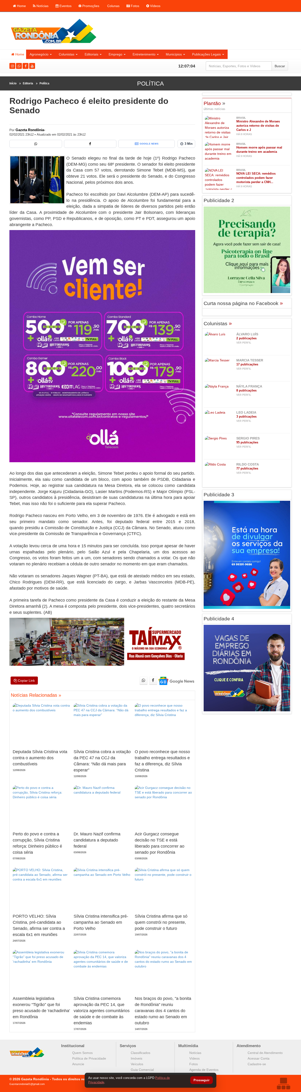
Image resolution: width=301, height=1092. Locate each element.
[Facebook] (25, 66)
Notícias (42, 6)
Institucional (72, 1046)
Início (12, 83)
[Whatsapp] (19, 66)
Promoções (90, 6)
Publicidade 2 (219, 200)
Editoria (28, 83)
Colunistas (66, 54)
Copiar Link (26, 680)
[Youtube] (32, 66)
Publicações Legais (206, 54)
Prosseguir (202, 1080)
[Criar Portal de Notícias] (283, 1083)
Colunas (112, 6)
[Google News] (176, 681)
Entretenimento (144, 54)
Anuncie (78, 1064)
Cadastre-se (257, 1064)
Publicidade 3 (219, 494)
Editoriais (91, 54)
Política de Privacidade (89, 1058)
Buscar (280, 66)
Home (21, 6)
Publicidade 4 (219, 618)
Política (44, 83)
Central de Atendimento (265, 1053)
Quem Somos (82, 1053)
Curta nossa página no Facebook (243, 303)
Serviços (128, 1046)
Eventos (65, 6)
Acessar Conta (258, 1058)
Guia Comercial (142, 1070)
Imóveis (136, 1058)
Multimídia (188, 1046)
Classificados (140, 1053)
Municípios (174, 54)
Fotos (134, 6)
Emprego (115, 54)
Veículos (137, 1064)
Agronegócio (39, 54)
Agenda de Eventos (203, 1070)
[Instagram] (12, 66)
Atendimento (249, 1046)
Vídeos (154, 6)
